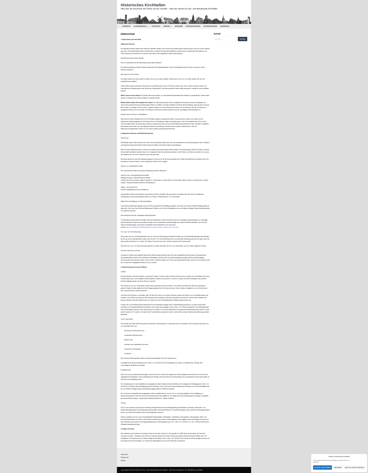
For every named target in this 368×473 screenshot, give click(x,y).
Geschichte (156, 26)
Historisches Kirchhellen (143, 5)
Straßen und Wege (193, 26)
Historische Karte (210, 26)
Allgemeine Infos (140, 26)
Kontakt (123, 460)
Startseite (126, 26)
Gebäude (166, 26)
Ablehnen (338, 467)
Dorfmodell (225, 26)
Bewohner (179, 26)
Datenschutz (125, 457)
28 (195, 422)
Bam (200, 470)
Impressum (124, 454)
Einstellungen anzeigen (354, 467)
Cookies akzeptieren (322, 467)
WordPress (192, 470)
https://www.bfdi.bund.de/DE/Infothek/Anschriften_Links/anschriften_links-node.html (152, 227)
